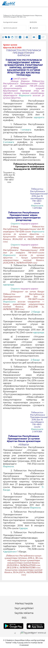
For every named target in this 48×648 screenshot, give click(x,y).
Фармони (8, 466)
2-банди (36, 312)
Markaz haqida (24, 603)
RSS (24, 617)
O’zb (42, 37)
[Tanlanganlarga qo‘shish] (3, 37)
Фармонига (26, 95)
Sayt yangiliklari (24, 608)
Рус (37, 37)
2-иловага (10, 142)
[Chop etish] (27, 37)
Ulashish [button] (35, 28)
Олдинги (15, 223)
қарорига (39, 117)
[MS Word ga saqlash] (20, 37)
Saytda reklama (24, 613)
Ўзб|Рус (43, 37)
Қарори (23, 528)
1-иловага (27, 129)
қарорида (8, 284)
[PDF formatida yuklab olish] (24, 37)
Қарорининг (10, 551)
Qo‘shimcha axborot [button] (10, 28)
